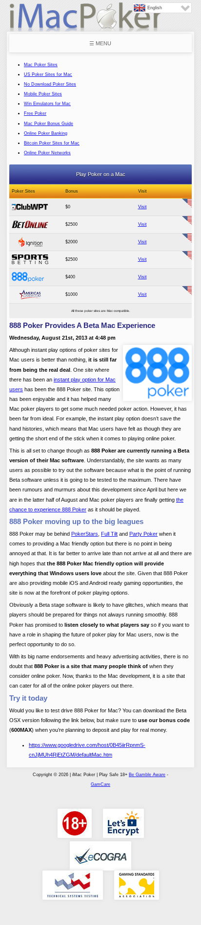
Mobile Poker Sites (43, 93)
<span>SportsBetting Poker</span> (30, 259)
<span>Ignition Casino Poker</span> (30, 242)
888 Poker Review (30, 277)
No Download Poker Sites (50, 84)
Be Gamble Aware (147, 774)
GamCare (100, 784)
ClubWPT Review (30, 207)
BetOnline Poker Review (30, 224)
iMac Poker (85, 20)
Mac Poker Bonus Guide (48, 123)
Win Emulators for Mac (47, 103)
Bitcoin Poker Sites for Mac (52, 143)
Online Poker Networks (47, 152)
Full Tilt (109, 534)
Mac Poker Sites (41, 64)
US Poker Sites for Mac (48, 74)
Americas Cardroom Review (30, 294)
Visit (142, 206)
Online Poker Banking (45, 133)
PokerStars (84, 534)
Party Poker (143, 534)
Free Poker (35, 113)
